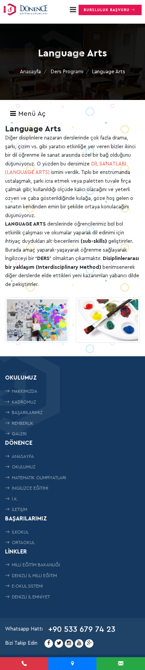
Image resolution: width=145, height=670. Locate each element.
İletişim (18, 509)
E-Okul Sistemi (26, 586)
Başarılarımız (26, 412)
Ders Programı (67, 71)
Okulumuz (22, 467)
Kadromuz (23, 402)
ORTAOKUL (22, 542)
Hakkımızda (23, 391)
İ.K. (14, 499)
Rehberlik (21, 423)
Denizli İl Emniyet (30, 597)
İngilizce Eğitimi (29, 488)
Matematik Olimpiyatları (38, 477)
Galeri (18, 434)
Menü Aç (31, 113)
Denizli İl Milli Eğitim (33, 575)
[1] (73, 9)
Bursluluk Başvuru (107, 10)
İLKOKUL (19, 532)
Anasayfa (30, 71)
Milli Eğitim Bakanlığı (35, 565)
